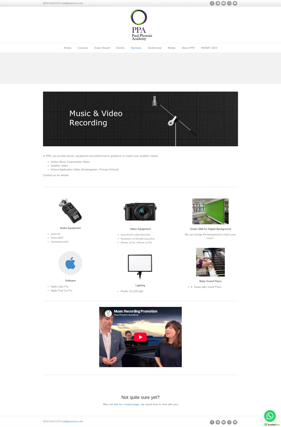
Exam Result (102, 47)
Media (171, 47)
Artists (67, 47)
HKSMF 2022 (209, 47)
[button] (270, 416)
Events (120, 47)
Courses (83, 47)
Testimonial (154, 47)
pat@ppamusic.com (72, 421)
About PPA (188, 47)
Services (136, 47)
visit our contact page (126, 404)
